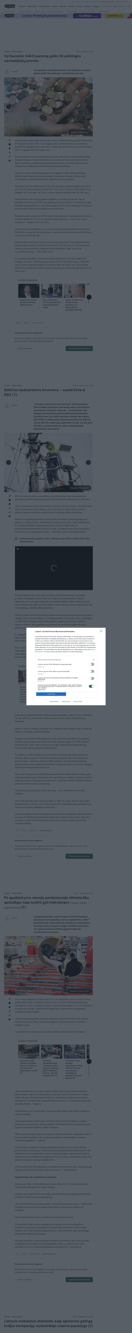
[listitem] (66, 660)
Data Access (66, 701)
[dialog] (66, 666)
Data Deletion (54, 701)
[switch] (91, 664)
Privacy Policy (77, 701)
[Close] (102, 632)
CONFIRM (51, 694)
